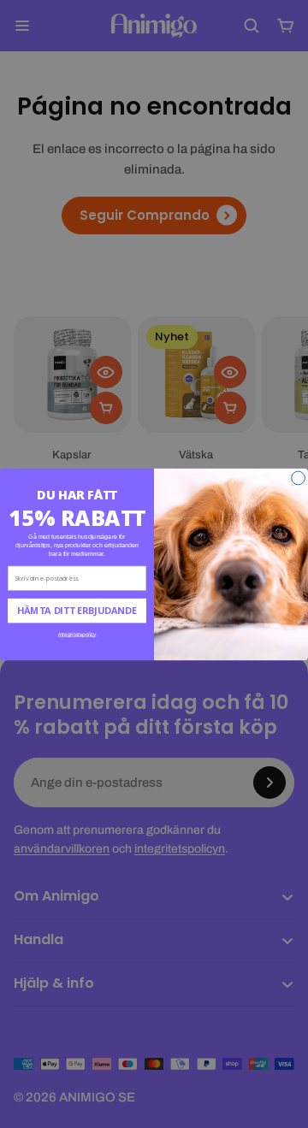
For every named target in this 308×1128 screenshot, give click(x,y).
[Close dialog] (298, 478)
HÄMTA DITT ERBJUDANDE (77, 610)
